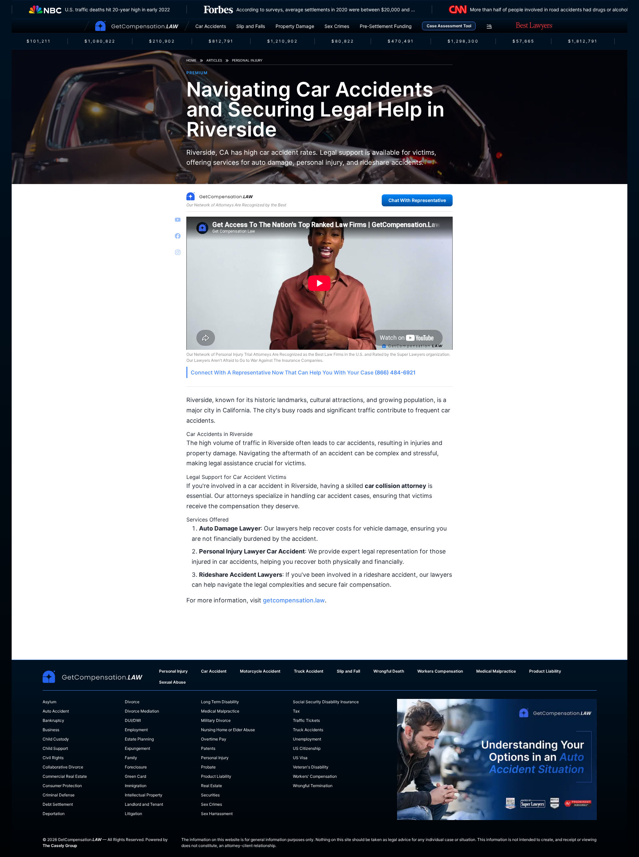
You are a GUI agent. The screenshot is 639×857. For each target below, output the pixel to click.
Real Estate (211, 785)
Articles (214, 60)
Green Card (135, 776)
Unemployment (307, 739)
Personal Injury (247, 60)
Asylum (49, 701)
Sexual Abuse (172, 682)
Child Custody (56, 739)
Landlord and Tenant (144, 804)
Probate (208, 766)
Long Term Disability (220, 701)
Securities (210, 794)
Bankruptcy (53, 720)
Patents (208, 748)
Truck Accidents (308, 729)
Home (191, 60)
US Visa (300, 757)
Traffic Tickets (306, 720)
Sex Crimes (336, 26)
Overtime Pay (213, 739)
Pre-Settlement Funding (386, 26)
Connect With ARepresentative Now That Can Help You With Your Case (303, 372)
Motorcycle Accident (260, 671)
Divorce (132, 701)
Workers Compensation (440, 671)
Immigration (135, 785)
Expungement (137, 748)
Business (51, 729)
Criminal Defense (59, 794)
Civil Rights (53, 757)
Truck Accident (308, 671)
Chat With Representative (417, 200)
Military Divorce (216, 720)
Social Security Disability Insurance (326, 701)
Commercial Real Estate (65, 776)
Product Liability (545, 671)
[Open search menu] (489, 27)
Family (131, 757)
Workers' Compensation (315, 776)
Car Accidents (210, 26)
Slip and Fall (348, 671)
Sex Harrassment (217, 813)
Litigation (133, 813)
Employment (136, 729)
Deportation (54, 813)
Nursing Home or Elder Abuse (228, 729)
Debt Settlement (58, 804)
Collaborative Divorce (63, 766)
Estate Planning (139, 739)
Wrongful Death (388, 671)
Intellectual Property (143, 794)
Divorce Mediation (142, 711)
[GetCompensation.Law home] (137, 26)
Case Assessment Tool (449, 25)
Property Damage (295, 26)
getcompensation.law (294, 600)
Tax (296, 711)
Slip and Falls (250, 26)
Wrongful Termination (312, 785)
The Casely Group (60, 845)
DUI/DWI (133, 720)
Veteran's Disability (310, 766)
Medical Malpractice (496, 671)
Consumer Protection (62, 785)
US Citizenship (306, 748)
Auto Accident (56, 711)
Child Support (55, 748)
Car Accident (214, 671)
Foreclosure (136, 766)
